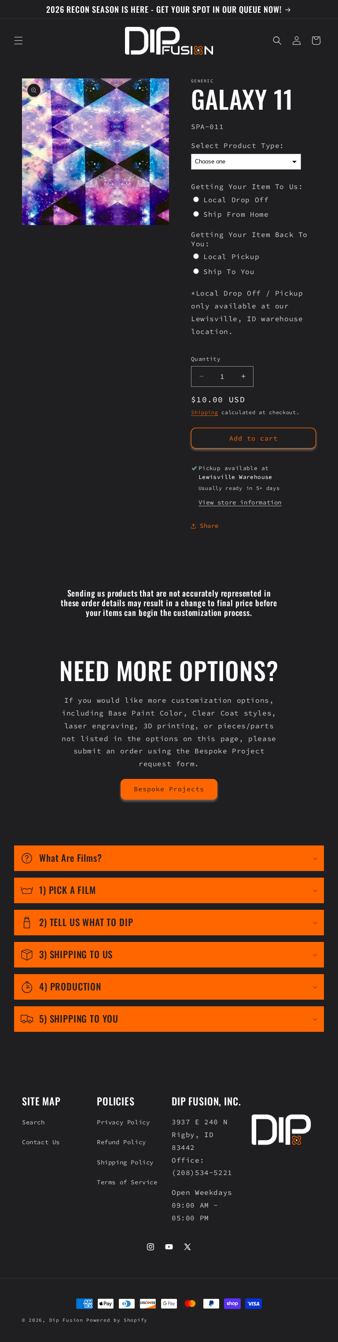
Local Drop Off (235, 199)
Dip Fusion (66, 1320)
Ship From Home (235, 214)
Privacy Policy (123, 1122)
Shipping (204, 412)
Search (33, 1122)
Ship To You (229, 271)
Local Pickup (231, 256)
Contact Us (41, 1142)
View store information (240, 502)
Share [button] (209, 526)
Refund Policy (121, 1142)
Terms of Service (127, 1182)
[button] (18, 40)
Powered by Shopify (116, 1320)
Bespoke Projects (169, 789)
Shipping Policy (125, 1162)
